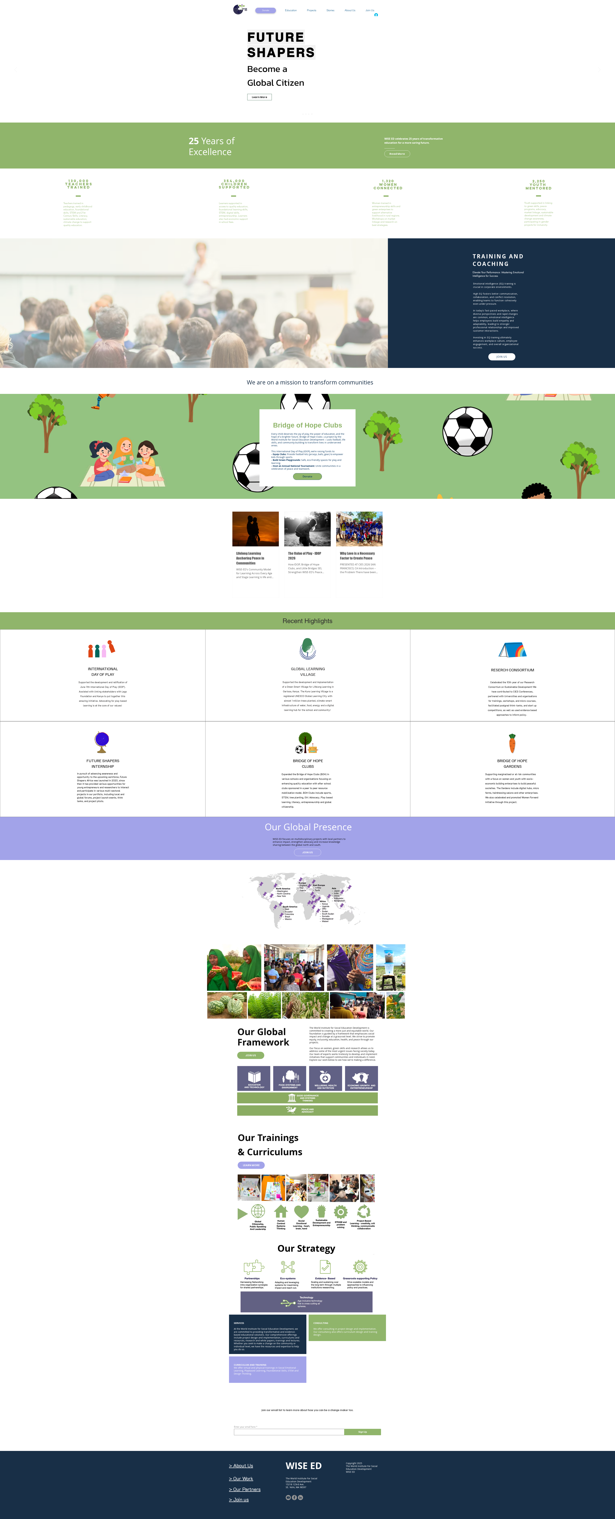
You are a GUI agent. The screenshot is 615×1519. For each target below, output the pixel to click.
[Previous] (15, 70)
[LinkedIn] (300, 1497)
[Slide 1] (305, 114)
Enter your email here (245, 1427)
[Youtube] (288, 1497)
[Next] (599, 70)
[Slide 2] (309, 114)
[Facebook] (294, 1497)
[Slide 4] (312, 114)
